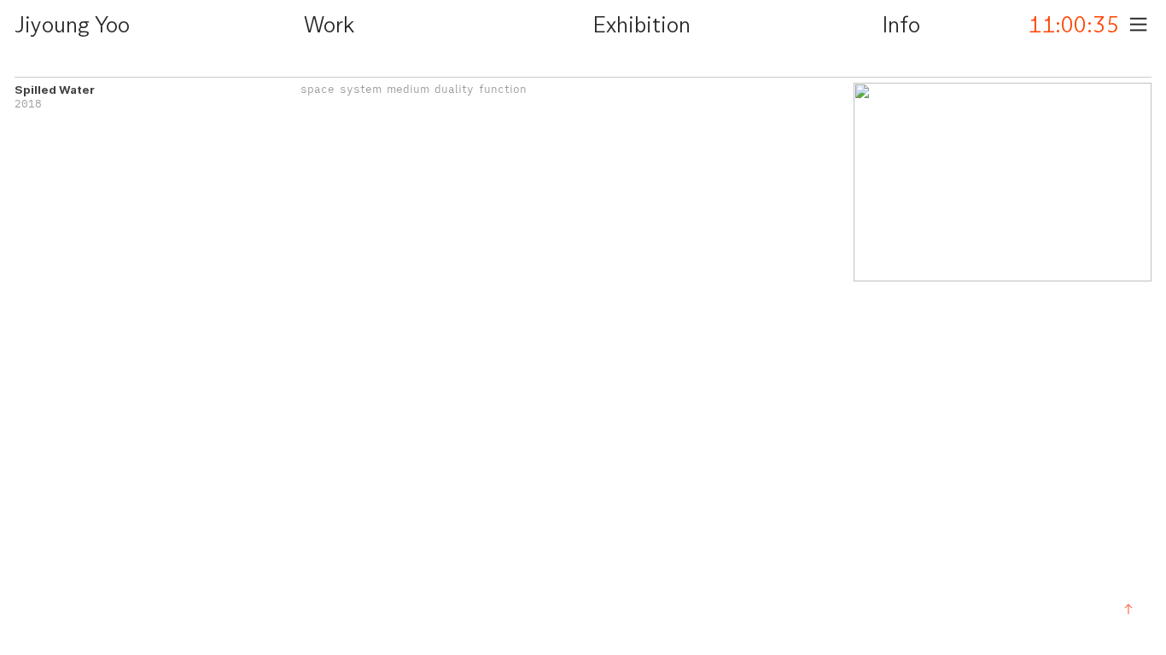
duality (454, 89)
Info (901, 26)
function (503, 89)
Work (329, 26)
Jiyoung (52, 26)
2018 (28, 103)
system (361, 89)
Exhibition (641, 26)
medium (408, 89)
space (317, 89)
